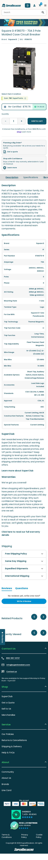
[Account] (34, 5)
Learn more (12, 168)
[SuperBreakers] (11, 5)
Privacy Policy (24, 836)
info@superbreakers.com (18, 665)
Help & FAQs (8, 752)
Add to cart (37, 121)
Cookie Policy (39, 836)
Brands (5, 784)
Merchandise (8, 714)
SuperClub (7, 696)
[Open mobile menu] (45, 5)
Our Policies (8, 734)
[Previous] (34, 617)
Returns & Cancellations (14, 740)
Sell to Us (6, 708)
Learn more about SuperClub (17, 470)
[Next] (45, 177)
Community (8, 771)
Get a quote (12, 152)
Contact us (11, 671)
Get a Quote (8, 702)
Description (12, 177)
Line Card (6, 790)
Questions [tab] (21, 588)
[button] (29, 815)
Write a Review (28, 602)
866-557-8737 (13, 658)
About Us (6, 777)
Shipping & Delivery (12, 746)
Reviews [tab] (7, 588)
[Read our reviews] (24, 825)
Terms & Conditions (7, 836)
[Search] (43, 12)
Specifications (30, 177)
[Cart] (40, 5)
